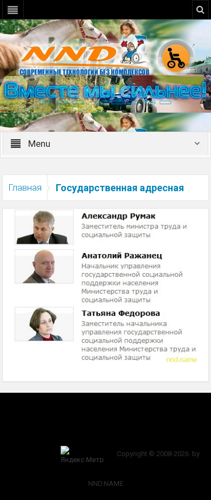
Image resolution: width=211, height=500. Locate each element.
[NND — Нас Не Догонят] (105, 56)
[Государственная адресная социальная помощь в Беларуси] (105, 285)
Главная (25, 187)
